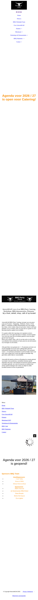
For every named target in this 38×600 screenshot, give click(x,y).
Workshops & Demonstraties (18, 35)
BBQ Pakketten (18, 38)
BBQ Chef (5, 426)
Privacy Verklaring (28, 591)
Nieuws (19, 18)
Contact (18, 42)
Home (19, 15)
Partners (18, 28)
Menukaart (18, 32)
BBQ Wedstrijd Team (19, 22)
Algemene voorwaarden (19, 595)
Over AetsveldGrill (19, 25)
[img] (19, 5)
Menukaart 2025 (6, 420)
